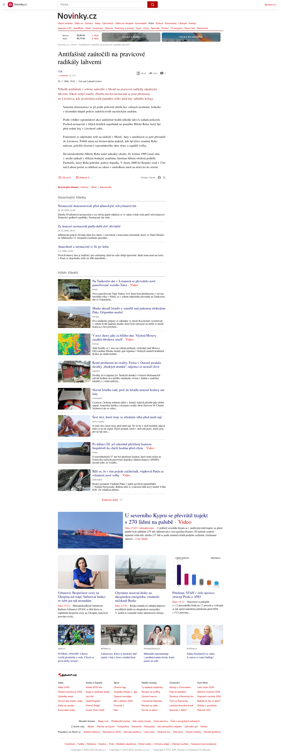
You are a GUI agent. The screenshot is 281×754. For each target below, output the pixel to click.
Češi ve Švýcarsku (178, 701)
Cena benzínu (161, 721)
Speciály (155, 28)
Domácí (89, 23)
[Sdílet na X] (164, 177)
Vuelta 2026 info (94, 687)
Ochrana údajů (161, 744)
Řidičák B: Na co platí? (209, 701)
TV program (176, 28)
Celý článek (141, 538)
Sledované (202, 28)
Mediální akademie (126, 744)
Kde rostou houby (142, 721)
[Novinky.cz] (77, 16)
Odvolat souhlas (180, 744)
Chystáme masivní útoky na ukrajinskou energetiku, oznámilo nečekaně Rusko (137, 596)
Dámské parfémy (132, 732)
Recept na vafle (149, 705)
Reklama (91, 744)
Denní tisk (190, 28)
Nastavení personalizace (203, 744)
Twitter (81, 744)
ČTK (60, 71)
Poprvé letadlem (177, 691)
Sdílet (155, 73)
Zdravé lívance (149, 696)
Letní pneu (149, 732)
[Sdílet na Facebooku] (159, 177)
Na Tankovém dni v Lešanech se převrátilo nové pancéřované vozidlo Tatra (123, 283)
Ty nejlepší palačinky (152, 687)
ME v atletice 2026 (123, 701)
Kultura (159, 23)
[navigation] (4, 4)
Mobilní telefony (92, 732)
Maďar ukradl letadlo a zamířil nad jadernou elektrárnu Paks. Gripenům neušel (128, 310)
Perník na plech (149, 710)
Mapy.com (103, 721)
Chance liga (120, 687)
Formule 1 (119, 705)
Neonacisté (105, 187)
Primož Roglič (93, 705)
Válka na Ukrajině (124, 23)
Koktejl (192, 23)
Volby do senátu (66, 705)
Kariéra (102, 744)
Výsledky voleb (65, 696)
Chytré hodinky (193, 732)
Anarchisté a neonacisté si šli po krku (83, 246)
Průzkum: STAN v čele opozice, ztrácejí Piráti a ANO (193, 594)
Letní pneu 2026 (205, 687)
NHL (116, 710)
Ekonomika (170, 23)
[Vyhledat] (152, 4)
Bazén (91, 726)
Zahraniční (107, 23)
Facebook (70, 744)
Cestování (98, 28)
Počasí (164, 28)
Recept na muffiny (150, 691)
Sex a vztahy (98, 421)
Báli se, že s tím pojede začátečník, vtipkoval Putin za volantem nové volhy (128, 473)
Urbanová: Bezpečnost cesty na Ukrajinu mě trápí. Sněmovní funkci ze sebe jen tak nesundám (82, 596)
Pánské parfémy (212, 732)
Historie (109, 28)
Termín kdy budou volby (70, 701)
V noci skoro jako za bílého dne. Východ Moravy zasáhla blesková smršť (124, 337)
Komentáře (141, 23)
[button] (74, 290)
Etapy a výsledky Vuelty (98, 691)
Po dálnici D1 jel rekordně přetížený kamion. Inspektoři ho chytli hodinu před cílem (122, 446)
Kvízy (146, 28)
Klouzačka (149, 726)
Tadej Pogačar (93, 701)
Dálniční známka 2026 (208, 691)
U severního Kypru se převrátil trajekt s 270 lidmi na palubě (166, 518)
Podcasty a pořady (124, 28)
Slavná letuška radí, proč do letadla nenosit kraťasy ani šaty (128, 392)
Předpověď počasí (120, 721)
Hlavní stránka (65, 23)
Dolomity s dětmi (178, 710)
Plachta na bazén (106, 726)
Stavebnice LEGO (112, 732)
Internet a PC (65, 28)
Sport (138, 28)
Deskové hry (163, 732)
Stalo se (79, 23)
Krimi (151, 23)
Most (94, 187)
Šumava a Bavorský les (181, 696)
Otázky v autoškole (207, 705)
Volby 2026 (63, 687)
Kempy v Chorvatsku (180, 687)
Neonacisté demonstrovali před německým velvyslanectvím (97, 206)
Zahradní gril (191, 726)
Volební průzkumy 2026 (70, 691)
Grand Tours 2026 (95, 710)
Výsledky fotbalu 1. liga (125, 691)
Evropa (95, 317)
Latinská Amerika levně (181, 705)
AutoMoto (78, 28)
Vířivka (203, 726)
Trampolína (123, 726)
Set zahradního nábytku (169, 726)
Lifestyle (182, 23)
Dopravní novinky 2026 (209, 696)
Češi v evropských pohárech (185, 721)
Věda (88, 28)
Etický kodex (145, 744)
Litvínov (84, 187)
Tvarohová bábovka (151, 701)
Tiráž (111, 744)
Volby (97, 23)
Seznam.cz (270, 4)
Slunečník (137, 726)
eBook (143, 73)
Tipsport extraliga (122, 696)
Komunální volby (66, 710)
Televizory (178, 732)
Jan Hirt (90, 696)
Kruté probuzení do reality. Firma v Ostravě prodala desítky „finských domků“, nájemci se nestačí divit (126, 364)
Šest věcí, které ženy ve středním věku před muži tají (127, 417)
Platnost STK (204, 710)
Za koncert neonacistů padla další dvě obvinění (89, 226)
